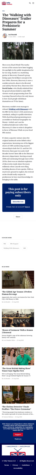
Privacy (15, 465)
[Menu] (33, 3)
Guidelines (26, 465)
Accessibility (18, 468)
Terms (6, 465)
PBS (3, 11)
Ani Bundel (12, 35)
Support (18, 434)
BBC (24, 248)
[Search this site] (29, 3)
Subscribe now (18, 202)
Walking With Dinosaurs (11, 248)
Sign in (27, 207)
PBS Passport (14, 244)
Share (18, 217)
